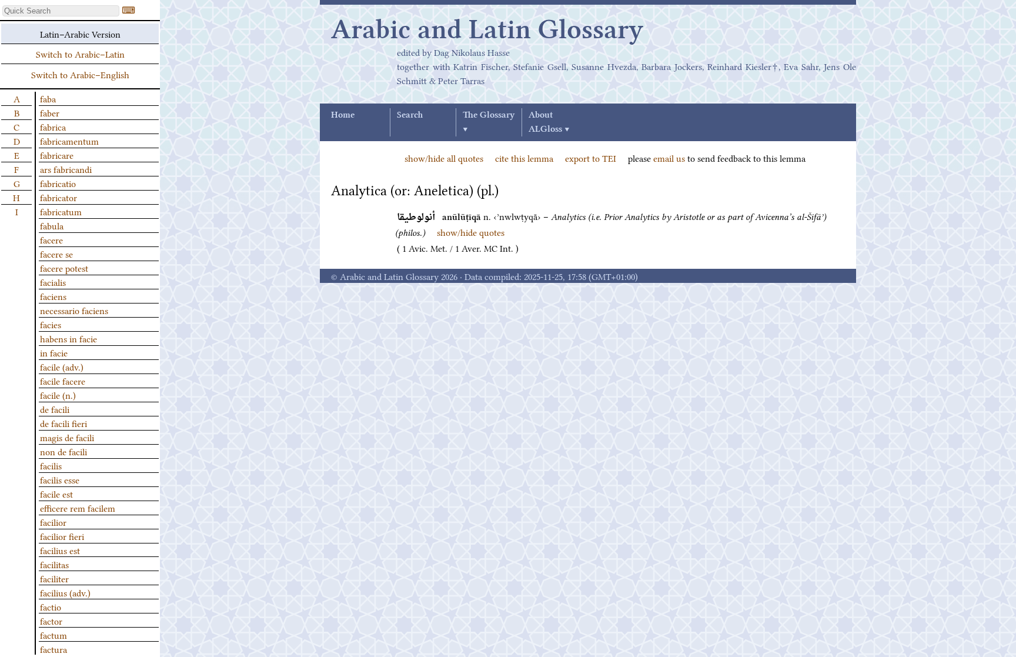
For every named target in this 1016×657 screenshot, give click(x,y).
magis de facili (67, 437)
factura (53, 648)
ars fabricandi (66, 168)
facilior (53, 521)
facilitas (54, 564)
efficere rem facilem (77, 507)
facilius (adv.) (65, 592)
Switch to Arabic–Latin (80, 53)
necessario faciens (74, 310)
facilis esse (59, 479)
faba (48, 98)
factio (50, 606)
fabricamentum (69, 140)
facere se (56, 253)
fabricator (58, 197)
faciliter (54, 578)
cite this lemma (524, 157)
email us (669, 157)
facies (50, 324)
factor (51, 620)
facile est (56, 493)
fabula (51, 225)
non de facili (63, 451)
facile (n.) (58, 394)
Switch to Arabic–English (80, 74)
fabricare (56, 154)
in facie (54, 352)
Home (343, 115)
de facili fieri (63, 422)
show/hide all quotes (444, 157)
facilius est (60, 549)
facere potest (64, 267)
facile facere (62, 380)
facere (51, 239)
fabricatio (58, 182)
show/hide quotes (470, 231)
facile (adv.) (61, 366)
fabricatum (61, 211)
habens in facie (68, 338)
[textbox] (60, 10)
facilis (51, 465)
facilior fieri (62, 535)
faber (49, 112)
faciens (53, 295)
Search (410, 115)
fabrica (53, 126)
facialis (53, 281)
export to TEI (590, 157)
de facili (54, 408)
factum (53, 634)
